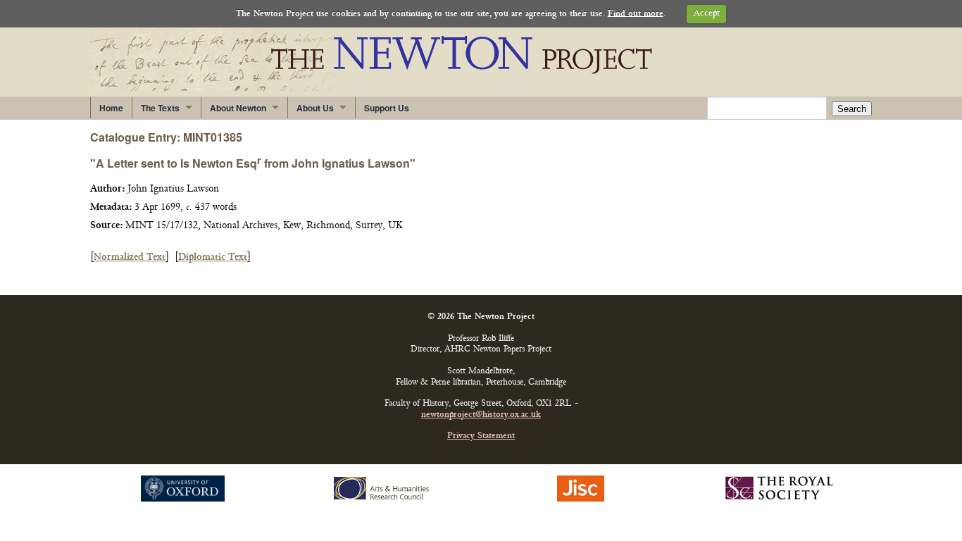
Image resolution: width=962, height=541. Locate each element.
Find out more (635, 13)
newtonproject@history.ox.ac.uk (481, 415)
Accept (707, 13)
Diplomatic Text (212, 257)
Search (851, 109)
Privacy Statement (481, 436)
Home (111, 107)
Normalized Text (129, 257)
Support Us (386, 107)
